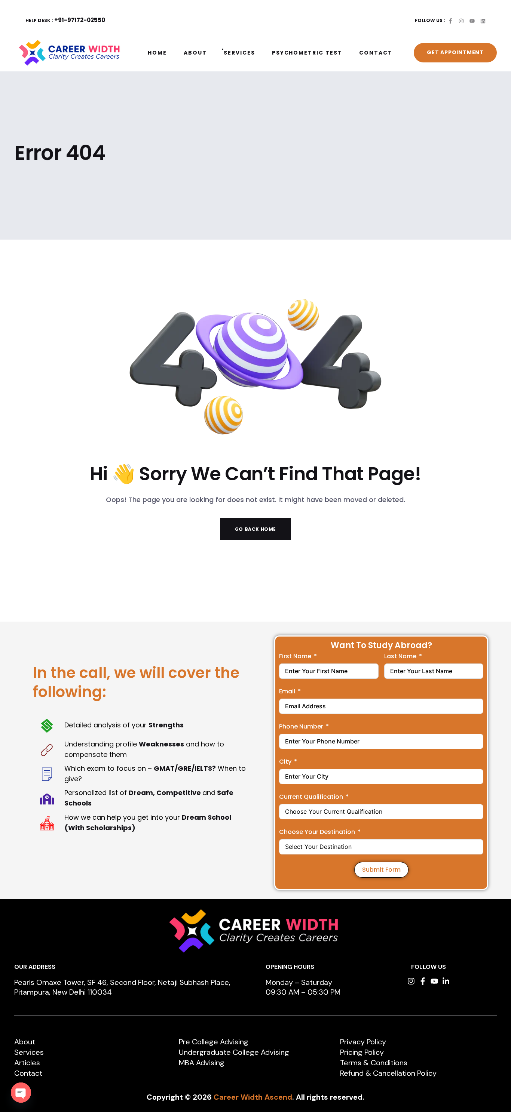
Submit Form (381, 869)
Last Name (400, 656)
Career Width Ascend (253, 1097)
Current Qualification (311, 796)
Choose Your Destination (317, 832)
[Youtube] (434, 981)
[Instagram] (411, 981)
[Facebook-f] (422, 981)
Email (287, 691)
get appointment (455, 52)
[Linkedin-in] (446, 981)
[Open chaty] (21, 1092)
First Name (295, 656)
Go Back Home (255, 529)
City (285, 761)
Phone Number (301, 726)
